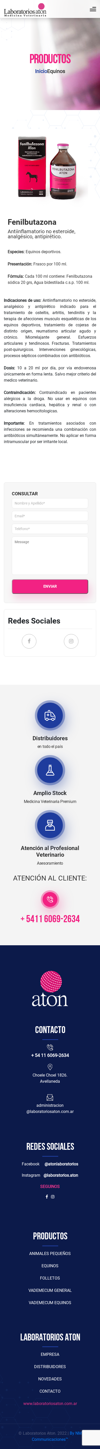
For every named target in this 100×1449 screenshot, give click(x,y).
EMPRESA (50, 1354)
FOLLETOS (50, 1278)
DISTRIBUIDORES (50, 1366)
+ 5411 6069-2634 (50, 920)
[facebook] (47, 1196)
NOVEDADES (50, 1379)
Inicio (41, 71)
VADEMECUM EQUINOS (50, 1302)
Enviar (50, 586)
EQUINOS (50, 1265)
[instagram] (52, 1196)
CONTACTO (50, 1391)
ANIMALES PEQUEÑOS (50, 1253)
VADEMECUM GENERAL (50, 1290)
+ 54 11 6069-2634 (50, 1055)
